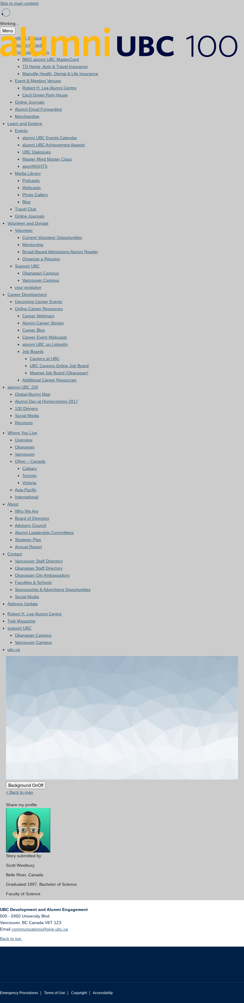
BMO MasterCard (50, 59)
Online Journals (29, 102)
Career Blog (33, 330)
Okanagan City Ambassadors (42, 575)
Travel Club (25, 209)
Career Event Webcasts (44, 337)
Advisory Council (30, 525)
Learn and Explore (24, 123)
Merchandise (27, 116)
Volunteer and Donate (28, 223)
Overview (23, 440)
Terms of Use (54, 993)
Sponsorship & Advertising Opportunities (52, 589)
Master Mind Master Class (47, 159)
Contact (14, 554)
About (12, 504)
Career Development (27, 294)
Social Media (27, 415)
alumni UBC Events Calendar (49, 137)
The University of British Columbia (49, 960)
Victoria (29, 482)
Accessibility (103, 993)
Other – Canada (30, 461)
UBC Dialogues (36, 152)
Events (21, 130)
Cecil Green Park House (45, 95)
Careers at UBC (45, 358)
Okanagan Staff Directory (38, 568)
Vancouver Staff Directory (39, 561)
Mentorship (32, 244)
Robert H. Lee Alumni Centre (49, 87)
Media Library (28, 173)
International (26, 497)
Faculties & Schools (33, 582)
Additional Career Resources (49, 380)
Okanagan (25, 447)
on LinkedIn (45, 344)
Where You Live (22, 432)
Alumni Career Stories (43, 323)
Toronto (29, 475)
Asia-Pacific (26, 489)
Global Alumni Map (32, 394)
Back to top (11, 938)
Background (25, 785)
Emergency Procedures (19, 993)
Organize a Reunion (41, 258)
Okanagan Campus (40, 273)
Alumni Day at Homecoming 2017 (46, 401)
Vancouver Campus (40, 280)
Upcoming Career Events (38, 301)
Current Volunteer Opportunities (52, 237)
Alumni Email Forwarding (38, 109)
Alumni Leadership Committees (44, 532)
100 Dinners (26, 408)
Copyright (79, 993)
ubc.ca (13, 649)
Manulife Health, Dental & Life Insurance (60, 73)
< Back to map (19, 792)
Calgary (29, 468)
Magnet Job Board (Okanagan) (59, 372)
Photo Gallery (35, 194)
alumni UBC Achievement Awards (53, 144)
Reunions (24, 422)
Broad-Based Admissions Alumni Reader (60, 251)
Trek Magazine (21, 621)
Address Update (22, 603)
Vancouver (25, 454)
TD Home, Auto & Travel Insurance (55, 66)
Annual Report (28, 546)
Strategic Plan (28, 539)
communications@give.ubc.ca (40, 929)
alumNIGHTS (34, 166)
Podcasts (31, 180)
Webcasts (31, 187)
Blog (26, 201)
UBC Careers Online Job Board (59, 365)
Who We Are (26, 511)
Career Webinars (38, 315)
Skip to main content (19, 3)
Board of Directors (32, 518)
